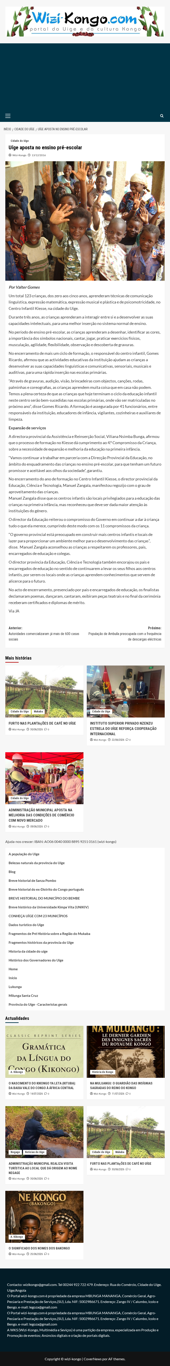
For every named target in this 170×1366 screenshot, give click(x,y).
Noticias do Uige (34, 1152)
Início (13, 978)
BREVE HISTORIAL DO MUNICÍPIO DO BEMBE (44, 898)
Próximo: (124, 633)
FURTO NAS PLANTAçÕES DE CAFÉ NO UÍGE (42, 723)
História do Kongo (102, 1072)
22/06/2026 (118, 739)
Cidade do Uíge (20, 140)
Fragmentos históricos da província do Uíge (41, 942)
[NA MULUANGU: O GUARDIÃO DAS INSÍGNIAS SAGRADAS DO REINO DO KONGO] (126, 1052)
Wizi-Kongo (19, 155)
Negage (15, 1152)
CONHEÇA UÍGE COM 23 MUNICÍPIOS (38, 916)
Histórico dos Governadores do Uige (36, 960)
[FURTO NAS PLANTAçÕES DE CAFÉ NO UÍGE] (44, 692)
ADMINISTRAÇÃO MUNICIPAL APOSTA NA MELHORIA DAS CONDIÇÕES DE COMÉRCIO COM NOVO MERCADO (41, 815)
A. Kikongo (17, 1072)
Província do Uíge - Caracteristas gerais (38, 1004)
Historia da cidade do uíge (28, 951)
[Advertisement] (85, 76)
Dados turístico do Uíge (26, 925)
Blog (12, 872)
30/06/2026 (36, 729)
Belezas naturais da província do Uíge (37, 863)
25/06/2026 (36, 1254)
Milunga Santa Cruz (23, 996)
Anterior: (44, 633)
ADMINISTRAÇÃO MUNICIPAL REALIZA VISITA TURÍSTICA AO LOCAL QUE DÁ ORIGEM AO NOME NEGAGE (43, 1168)
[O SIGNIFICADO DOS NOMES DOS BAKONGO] (44, 1217)
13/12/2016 (39, 155)
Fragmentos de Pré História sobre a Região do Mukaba (49, 934)
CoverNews (93, 1359)
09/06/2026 (36, 826)
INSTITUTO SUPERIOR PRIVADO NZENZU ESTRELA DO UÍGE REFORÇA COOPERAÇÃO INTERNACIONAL (123, 728)
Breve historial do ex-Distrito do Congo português (46, 889)
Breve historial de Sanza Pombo (32, 881)
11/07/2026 (118, 1093)
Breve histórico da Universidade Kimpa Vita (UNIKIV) (49, 907)
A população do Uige (24, 854)
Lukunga (15, 987)
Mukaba (38, 711)
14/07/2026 (36, 1093)
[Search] (162, 116)
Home (13, 969)
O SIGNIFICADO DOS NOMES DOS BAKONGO (39, 1248)
